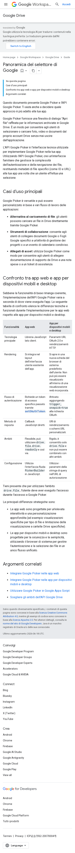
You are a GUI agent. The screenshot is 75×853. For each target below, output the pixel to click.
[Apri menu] (5, 4)
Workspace (42, 4)
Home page (9, 57)
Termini (7, 836)
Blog (5, 690)
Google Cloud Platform (16, 815)
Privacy (19, 836)
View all (7, 775)
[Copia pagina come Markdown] (33, 71)
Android (7, 734)
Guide (67, 57)
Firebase (8, 746)
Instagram (9, 701)
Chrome (7, 740)
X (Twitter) (9, 713)
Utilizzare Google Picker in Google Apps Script (40, 590)
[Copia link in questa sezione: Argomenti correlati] (45, 564)
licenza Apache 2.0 (23, 620)
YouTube (8, 719)
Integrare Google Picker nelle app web (34, 573)
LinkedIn (7, 707)
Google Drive (14, 15)
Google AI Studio (12, 752)
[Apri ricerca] (57, 4)
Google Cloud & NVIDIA (16, 674)
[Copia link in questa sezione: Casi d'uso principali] (46, 192)
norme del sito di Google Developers (22, 623)
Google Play (9, 769)
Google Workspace (30, 57)
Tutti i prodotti (11, 821)
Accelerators (10, 668)
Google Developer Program (18, 651)
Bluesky (7, 695)
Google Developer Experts (17, 662)
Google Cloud (10, 763)
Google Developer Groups (17, 657)
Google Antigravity (13, 757)
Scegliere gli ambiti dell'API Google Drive (36, 597)
